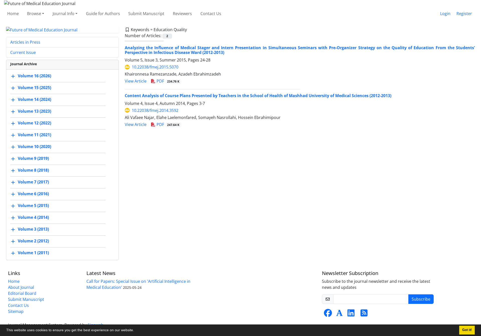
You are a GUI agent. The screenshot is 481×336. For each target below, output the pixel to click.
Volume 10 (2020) (34, 147)
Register (464, 13)
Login (445, 13)
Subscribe (421, 299)
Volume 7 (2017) (33, 182)
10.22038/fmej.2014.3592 (155, 110)
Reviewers (182, 13)
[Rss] (364, 314)
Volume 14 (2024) (34, 99)
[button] (136, 330)
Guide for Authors (103, 13)
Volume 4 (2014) (33, 217)
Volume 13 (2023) (34, 111)
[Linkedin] (351, 314)
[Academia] (339, 314)
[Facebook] (328, 314)
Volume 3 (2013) (33, 229)
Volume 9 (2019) (33, 158)
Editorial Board (22, 293)
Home (13, 13)
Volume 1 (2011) (33, 253)
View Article (136, 81)
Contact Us (210, 13)
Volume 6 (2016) (33, 194)
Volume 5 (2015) (33, 206)
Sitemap (16, 311)
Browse (34, 13)
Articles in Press (25, 42)
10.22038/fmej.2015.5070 (155, 67)
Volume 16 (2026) (34, 76)
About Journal (21, 287)
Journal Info (63, 13)
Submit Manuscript (146, 13)
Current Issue (23, 52)
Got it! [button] (467, 330)
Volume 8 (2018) (33, 170)
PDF (167, 81)
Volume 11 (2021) (34, 135)
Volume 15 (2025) (34, 88)
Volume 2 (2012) (33, 241)
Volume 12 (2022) (34, 123)
